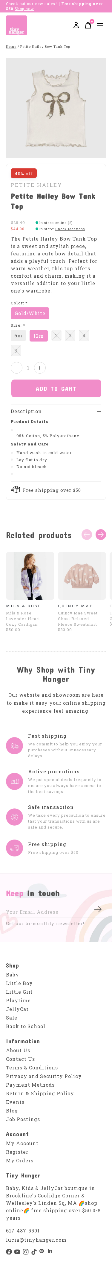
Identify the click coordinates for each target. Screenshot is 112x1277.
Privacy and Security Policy (44, 1076)
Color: (19, 303)
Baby (12, 974)
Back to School (25, 1026)
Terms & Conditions (32, 1067)
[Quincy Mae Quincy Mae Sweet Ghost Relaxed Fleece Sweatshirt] (82, 576)
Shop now (24, 8)
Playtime (18, 1000)
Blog (12, 1110)
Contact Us (20, 1059)
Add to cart (56, 388)
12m (38, 336)
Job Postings (23, 1119)
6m (18, 335)
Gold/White (30, 313)
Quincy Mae (75, 605)
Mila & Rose (24, 605)
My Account (22, 1143)
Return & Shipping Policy (40, 1093)
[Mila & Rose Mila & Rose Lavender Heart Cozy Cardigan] (30, 576)
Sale (11, 1017)
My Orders (19, 1160)
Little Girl (19, 992)
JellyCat (17, 1009)
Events (15, 1102)
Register (17, 1152)
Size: (18, 325)
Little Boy (19, 983)
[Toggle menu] (100, 25)
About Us (18, 1050)
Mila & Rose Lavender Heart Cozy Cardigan (23, 618)
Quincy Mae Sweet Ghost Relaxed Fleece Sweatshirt (78, 618)
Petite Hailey (36, 184)
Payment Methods (30, 1085)
